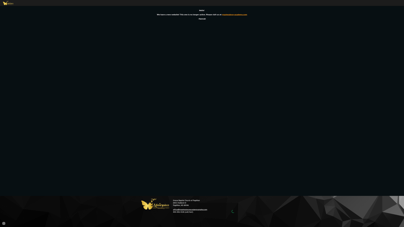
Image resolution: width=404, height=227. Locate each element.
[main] (202, 14)
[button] (3, 223)
